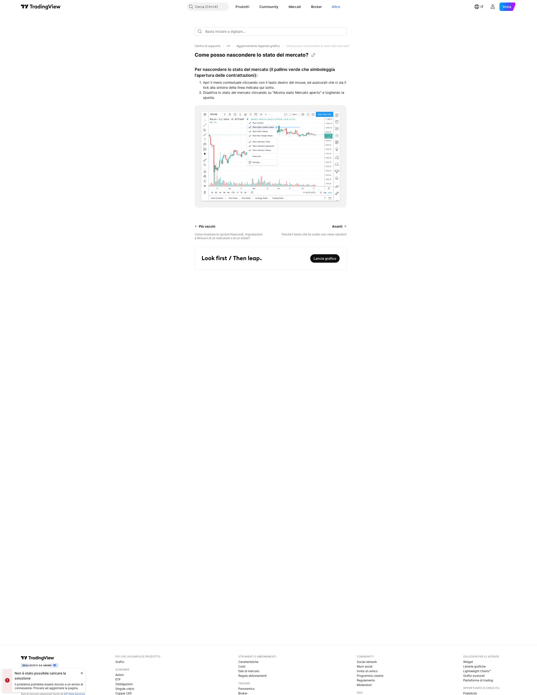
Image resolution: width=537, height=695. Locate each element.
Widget (468, 662)
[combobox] (271, 31)
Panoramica (246, 688)
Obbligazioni (124, 684)
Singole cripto (124, 688)
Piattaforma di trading (478, 680)
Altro (336, 7)
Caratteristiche (248, 662)
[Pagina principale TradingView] (41, 7)
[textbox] (272, 31)
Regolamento (366, 680)
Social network (367, 662)
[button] (252, 7)
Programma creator (370, 675)
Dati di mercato (248, 671)
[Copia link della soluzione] (313, 55)
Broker (316, 7)
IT (482, 7)
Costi (241, 666)
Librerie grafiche (474, 666)
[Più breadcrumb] (228, 46)
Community (269, 7)
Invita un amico (367, 671)
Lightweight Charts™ (477, 671)
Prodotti (242, 7)
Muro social (364, 666)
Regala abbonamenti (252, 675)
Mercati (295, 7)
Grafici (119, 662)
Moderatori (364, 685)
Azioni (119, 675)
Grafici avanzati (474, 675)
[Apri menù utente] (493, 7)
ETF (118, 679)
